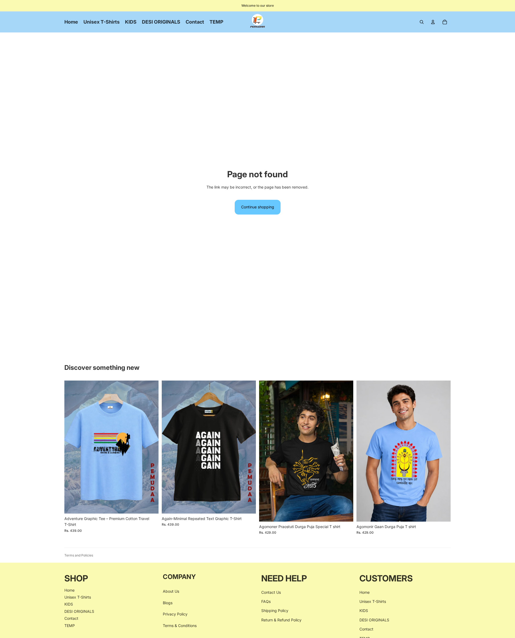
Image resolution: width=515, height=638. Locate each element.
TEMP (69, 625)
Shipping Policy (274, 610)
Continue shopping (257, 207)
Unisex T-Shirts (77, 597)
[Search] (422, 22)
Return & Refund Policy (281, 620)
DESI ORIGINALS (79, 611)
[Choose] (150, 505)
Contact (71, 618)
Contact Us (271, 592)
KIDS (68, 604)
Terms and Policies (78, 555)
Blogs (167, 602)
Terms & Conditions (180, 625)
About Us (171, 591)
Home (69, 590)
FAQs (266, 601)
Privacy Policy (175, 614)
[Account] (433, 22)
